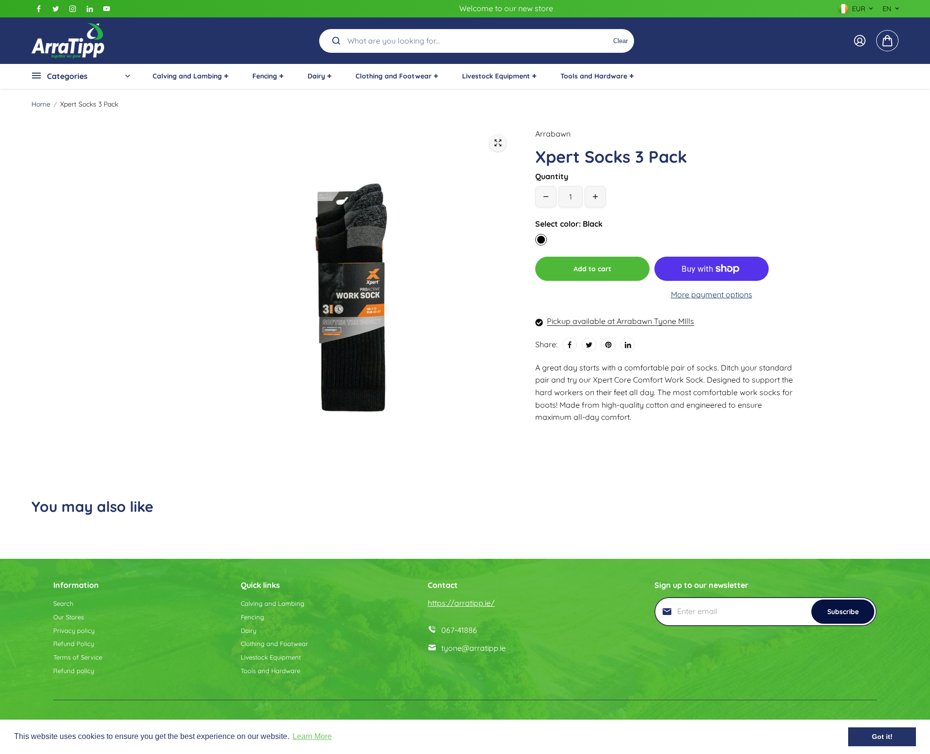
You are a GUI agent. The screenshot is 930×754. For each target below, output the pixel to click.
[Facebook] (38, 8)
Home (40, 104)
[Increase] (595, 196)
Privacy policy (73, 630)
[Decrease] (546, 196)
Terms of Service (77, 657)
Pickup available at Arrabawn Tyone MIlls (620, 321)
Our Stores (68, 617)
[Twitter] (55, 8)
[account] (859, 40)
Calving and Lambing (272, 603)
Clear (620, 40)
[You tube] (106, 8)
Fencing (252, 617)
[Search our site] (336, 41)
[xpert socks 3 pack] (498, 143)
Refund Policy (73, 643)
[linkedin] (89, 8)
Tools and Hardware (270, 671)
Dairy (248, 630)
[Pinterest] (608, 345)
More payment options (711, 294)
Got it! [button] (882, 736)
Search (63, 603)
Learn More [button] (312, 736)
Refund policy (73, 671)
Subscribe (843, 611)
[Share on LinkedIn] (627, 345)
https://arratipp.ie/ (461, 603)
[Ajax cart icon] (887, 40)
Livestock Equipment (271, 657)
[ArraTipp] (67, 40)
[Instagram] (72, 8)
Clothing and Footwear (274, 643)
